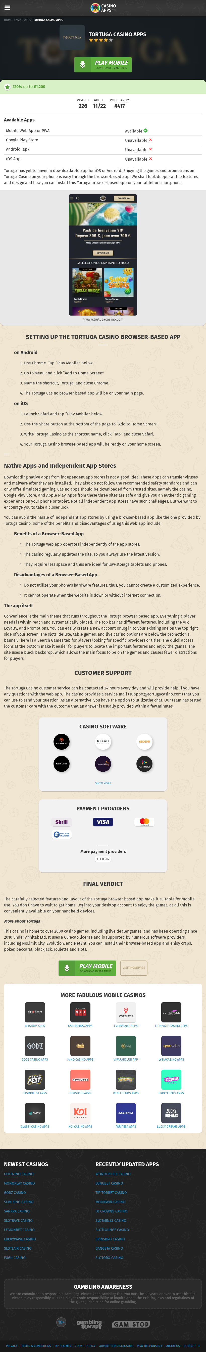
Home (8, 20)
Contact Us (192, 1346)
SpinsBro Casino (110, 1239)
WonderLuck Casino (113, 1174)
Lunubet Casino (109, 1183)
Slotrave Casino (18, 1220)
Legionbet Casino (19, 1230)
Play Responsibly (150, 1346)
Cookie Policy (85, 1346)
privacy (12, 1346)
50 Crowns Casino (111, 1211)
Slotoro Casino (109, 1258)
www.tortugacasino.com (104, 319)
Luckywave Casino (20, 1239)
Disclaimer (63, 1346)
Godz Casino (15, 1193)
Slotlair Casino (18, 1248)
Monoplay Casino (19, 1183)
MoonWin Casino (110, 1202)
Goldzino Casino (19, 1174)
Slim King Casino (18, 1202)
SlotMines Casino (110, 1220)
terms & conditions (36, 1346)
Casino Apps (22, 20)
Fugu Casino (15, 1258)
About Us (173, 1346)
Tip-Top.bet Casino (111, 1193)
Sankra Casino (17, 1211)
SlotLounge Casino (112, 1230)
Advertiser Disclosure (116, 1346)
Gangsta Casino (109, 1248)
